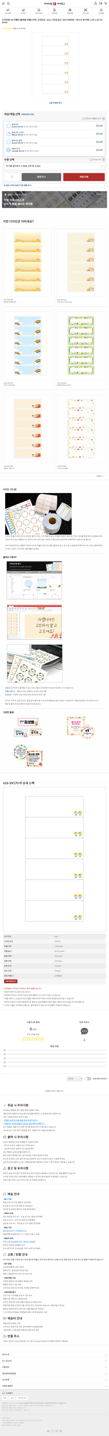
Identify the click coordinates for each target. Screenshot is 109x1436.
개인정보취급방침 (9, 1373)
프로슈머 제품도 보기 (92, 118)
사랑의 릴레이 (7, 1386)
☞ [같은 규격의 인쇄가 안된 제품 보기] (17, 185)
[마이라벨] (95, 3)
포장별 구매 (96, 160)
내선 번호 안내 (22, 1398)
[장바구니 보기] (105, 3)
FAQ (4, 1398)
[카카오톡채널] (61, 1431)
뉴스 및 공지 (7, 1361)
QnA (12, 1398)
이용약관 (5, 1367)
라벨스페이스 (10, 691)
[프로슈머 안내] (103, 118)
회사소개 (5, 1354)
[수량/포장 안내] (103, 159)
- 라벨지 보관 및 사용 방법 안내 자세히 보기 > (20, 1120)
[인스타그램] (52, 1431)
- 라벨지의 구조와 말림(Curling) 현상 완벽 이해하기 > (24, 1123)
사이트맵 (5, 1380)
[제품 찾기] (8, 3)
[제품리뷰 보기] (7, 29)
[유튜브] (48, 1431)
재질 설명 (99, 126)
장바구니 (41, 176)
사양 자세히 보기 (55, 103)
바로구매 (84, 176)
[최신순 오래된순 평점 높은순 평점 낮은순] (75, 1078)
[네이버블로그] (56, 1431)
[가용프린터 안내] (27, 114)
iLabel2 (8, 694)
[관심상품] (12, 177)
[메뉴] (3, 3)
